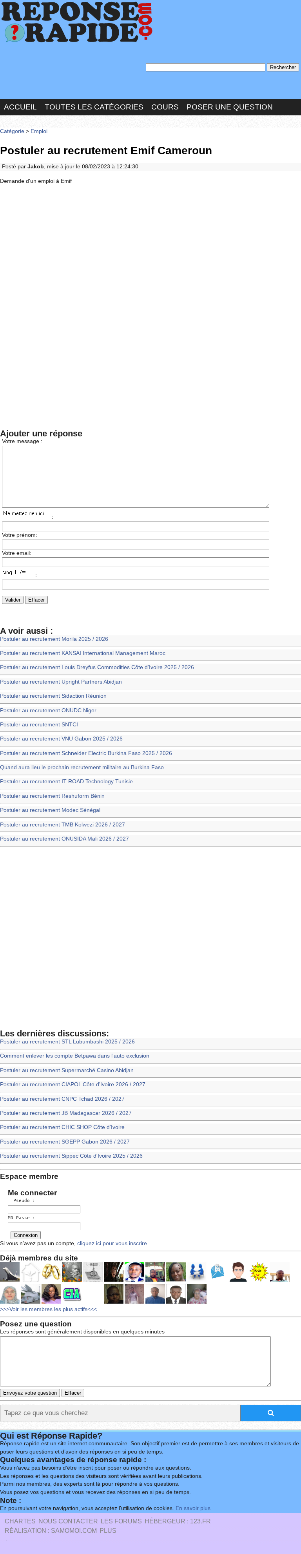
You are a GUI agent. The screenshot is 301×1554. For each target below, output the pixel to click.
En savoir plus (193, 1508)
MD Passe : (21, 1217)
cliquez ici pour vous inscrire (111, 1243)
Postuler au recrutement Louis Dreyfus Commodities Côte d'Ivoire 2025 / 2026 (97, 667)
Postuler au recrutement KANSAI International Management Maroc (82, 653)
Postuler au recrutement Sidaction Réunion (53, 696)
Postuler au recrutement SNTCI (39, 725)
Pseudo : (21, 1200)
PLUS (108, 1530)
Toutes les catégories (94, 107)
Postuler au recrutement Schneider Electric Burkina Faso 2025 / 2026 (86, 753)
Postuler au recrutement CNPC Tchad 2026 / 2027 (62, 1099)
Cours (165, 107)
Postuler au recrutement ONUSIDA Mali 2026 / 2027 (64, 839)
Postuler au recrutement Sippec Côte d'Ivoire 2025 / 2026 (71, 1156)
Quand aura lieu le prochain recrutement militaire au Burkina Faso (82, 767)
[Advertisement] (150, 248)
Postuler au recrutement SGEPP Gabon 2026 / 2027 (65, 1142)
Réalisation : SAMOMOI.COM (51, 1530)
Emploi (39, 131)
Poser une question (230, 107)
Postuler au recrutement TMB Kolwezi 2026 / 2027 (62, 825)
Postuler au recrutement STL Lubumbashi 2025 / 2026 (67, 1042)
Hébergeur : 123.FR (178, 1521)
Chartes (20, 1521)
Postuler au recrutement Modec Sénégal (50, 810)
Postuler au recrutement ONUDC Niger (48, 710)
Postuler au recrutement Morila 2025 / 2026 (54, 639)
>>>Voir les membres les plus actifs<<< (48, 1309)
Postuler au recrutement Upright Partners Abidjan (61, 682)
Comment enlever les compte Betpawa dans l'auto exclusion (74, 1056)
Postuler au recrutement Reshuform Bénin (52, 796)
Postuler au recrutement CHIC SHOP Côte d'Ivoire (62, 1127)
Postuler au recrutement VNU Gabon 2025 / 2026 (61, 739)
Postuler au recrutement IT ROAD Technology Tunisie (66, 781)
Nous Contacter (68, 1521)
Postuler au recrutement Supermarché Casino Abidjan (67, 1070)
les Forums (121, 1521)
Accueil (20, 107)
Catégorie (12, 131)
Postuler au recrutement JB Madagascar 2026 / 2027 (66, 1113)
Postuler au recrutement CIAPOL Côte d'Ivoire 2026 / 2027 (72, 1084)
